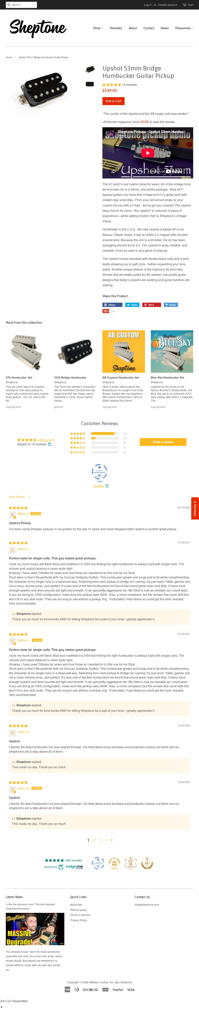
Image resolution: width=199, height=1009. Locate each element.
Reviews (116, 28)
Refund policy (78, 910)
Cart (190, 5)
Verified (98, 486)
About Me (76, 904)
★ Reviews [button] (195, 508)
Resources (183, 28)
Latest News (14, 897)
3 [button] (101, 840)
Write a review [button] (163, 442)
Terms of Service (80, 915)
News (165, 28)
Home (9, 57)
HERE (144, 122)
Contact (148, 28)
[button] (112, 84)
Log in (148, 5)
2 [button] (94, 840)
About (133, 28)
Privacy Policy (78, 920)
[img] (18, 507)
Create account (167, 5)
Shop (97, 28)
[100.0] (99, 472)
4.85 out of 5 (46, 440)
